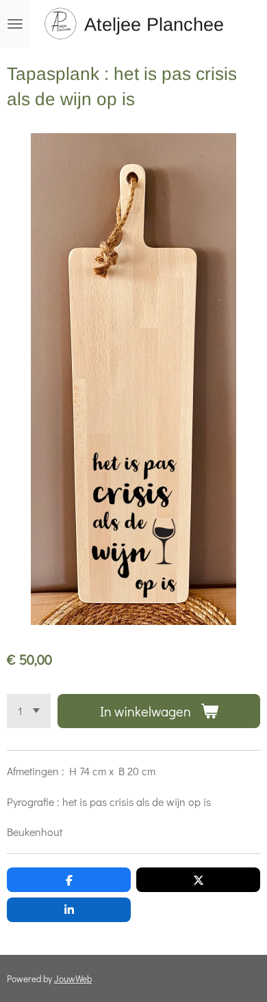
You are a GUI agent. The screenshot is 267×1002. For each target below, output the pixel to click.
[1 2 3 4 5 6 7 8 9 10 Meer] (29, 711)
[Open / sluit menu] (15, 24)
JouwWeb (73, 979)
